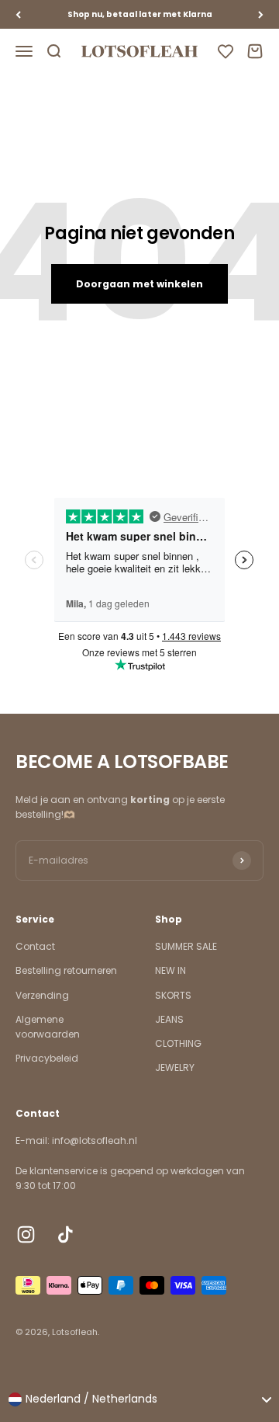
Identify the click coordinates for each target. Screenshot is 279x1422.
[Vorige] (18, 14)
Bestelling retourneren (66, 970)
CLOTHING (178, 1043)
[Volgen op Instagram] (26, 1234)
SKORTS (173, 995)
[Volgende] (261, 14)
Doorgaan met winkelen (139, 283)
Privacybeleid (47, 1058)
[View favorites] (225, 51)
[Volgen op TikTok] (65, 1234)
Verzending (42, 995)
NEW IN (170, 970)
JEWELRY (175, 1067)
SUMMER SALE (186, 946)
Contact (35, 946)
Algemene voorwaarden (48, 1027)
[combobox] (139, 1399)
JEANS (169, 1019)
